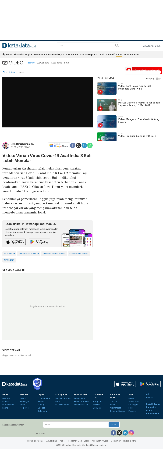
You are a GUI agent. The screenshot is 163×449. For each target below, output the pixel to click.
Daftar (114, 424)
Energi (5, 408)
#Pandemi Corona (78, 253)
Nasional (6, 398)
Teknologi (42, 411)
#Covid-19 (9, 253)
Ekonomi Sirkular (82, 401)
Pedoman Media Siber (78, 441)
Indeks (149, 397)
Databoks (151, 407)
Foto (66, 62)
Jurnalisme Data (74, 54)
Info (136, 54)
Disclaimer (115, 441)
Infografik (97, 401)
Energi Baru (79, 398)
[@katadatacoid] (131, 433)
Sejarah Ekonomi (63, 398)
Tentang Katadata (35, 441)
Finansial (19, 54)
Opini (112, 404)
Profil (57, 401)
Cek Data (97, 408)
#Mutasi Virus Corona (54, 253)
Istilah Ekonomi (62, 404)
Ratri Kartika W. (25, 144)
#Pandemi (9, 260)
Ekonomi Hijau (56, 54)
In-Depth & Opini (94, 54)
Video (119, 54)
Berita (9, 54)
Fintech (41, 401)
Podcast (128, 54)
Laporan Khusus (117, 411)
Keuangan (24, 401)
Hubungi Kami (129, 441)
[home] (3, 55)
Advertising (51, 441)
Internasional (8, 404)
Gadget (41, 408)
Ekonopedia (40, 54)
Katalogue (56, 62)
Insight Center (153, 404)
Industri (5, 401)
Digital (28, 54)
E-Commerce (44, 398)
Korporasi (24, 408)
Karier (62, 441)
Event (149, 410)
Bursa (22, 404)
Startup (41, 404)
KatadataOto (152, 413)
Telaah (113, 401)
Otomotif (110, 54)
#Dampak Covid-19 (29, 253)
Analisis (96, 404)
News (31, 62)
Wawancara (43, 62)
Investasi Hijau (81, 404)
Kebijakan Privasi (100, 441)
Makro (23, 398)
